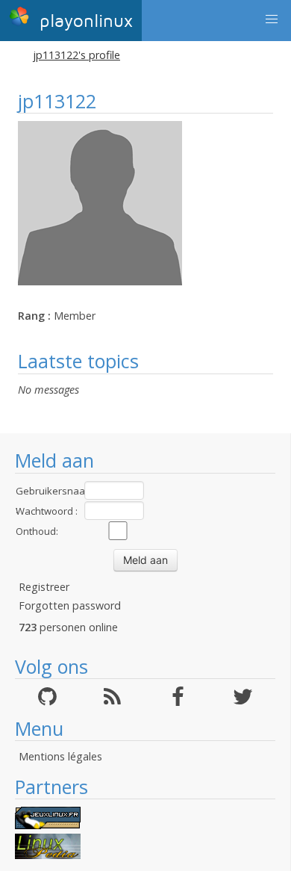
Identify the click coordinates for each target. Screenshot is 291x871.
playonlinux (83, 21)
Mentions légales (60, 756)
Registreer (44, 587)
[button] (271, 19)
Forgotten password (70, 605)
